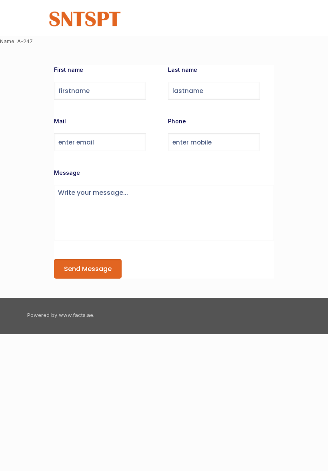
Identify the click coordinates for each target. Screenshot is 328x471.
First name (68, 69)
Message (67, 172)
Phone (177, 121)
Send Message (88, 268)
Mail (60, 121)
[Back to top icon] (292, 315)
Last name (182, 69)
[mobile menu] (288, 18)
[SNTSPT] (86, 18)
